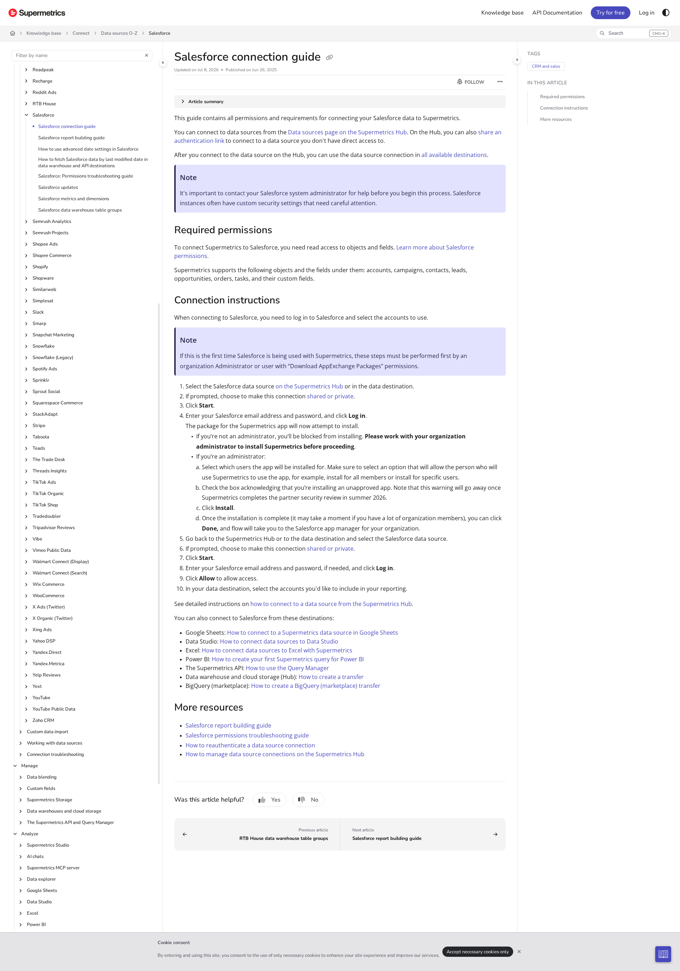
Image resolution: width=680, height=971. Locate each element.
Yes (275, 800)
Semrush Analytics (52, 221)
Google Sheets (42, 890)
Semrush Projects (50, 233)
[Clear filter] (146, 55)
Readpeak (43, 70)
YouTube (41, 698)
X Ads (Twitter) (49, 607)
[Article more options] (500, 82)
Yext (37, 686)
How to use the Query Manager (287, 668)
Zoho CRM (43, 720)
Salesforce (159, 33)
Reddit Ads (44, 92)
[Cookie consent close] (519, 952)
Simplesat (43, 301)
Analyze (29, 834)
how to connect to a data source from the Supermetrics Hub (331, 604)
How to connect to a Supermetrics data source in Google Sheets (312, 632)
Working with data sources (54, 743)
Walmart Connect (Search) (60, 573)
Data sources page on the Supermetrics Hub (347, 132)
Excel (32, 913)
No (314, 800)
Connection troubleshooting (55, 754)
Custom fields (41, 788)
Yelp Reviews (47, 675)
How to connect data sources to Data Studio (279, 641)
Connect (81, 33)
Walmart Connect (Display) (61, 562)
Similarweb (44, 289)
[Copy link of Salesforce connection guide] (329, 57)
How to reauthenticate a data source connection (250, 745)
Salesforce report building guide (71, 138)
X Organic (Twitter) (53, 618)
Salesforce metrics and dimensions (73, 199)
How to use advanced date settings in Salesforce (88, 149)
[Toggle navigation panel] (163, 62)
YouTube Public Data (54, 709)
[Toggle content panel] (517, 60)
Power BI (36, 924)
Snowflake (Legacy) (53, 357)
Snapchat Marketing (53, 335)
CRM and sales (546, 66)
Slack (38, 312)
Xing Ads (42, 630)
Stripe (39, 425)
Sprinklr (41, 380)
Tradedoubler (47, 516)
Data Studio (39, 902)
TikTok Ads (44, 482)
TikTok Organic (48, 493)
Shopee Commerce (52, 255)
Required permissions (562, 97)
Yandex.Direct (47, 652)
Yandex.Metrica (48, 664)
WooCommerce (48, 596)
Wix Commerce (48, 584)
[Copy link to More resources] (254, 708)
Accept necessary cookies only (478, 952)
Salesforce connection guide (67, 126)
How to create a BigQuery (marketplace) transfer (315, 686)
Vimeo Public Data (52, 550)
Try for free (610, 13)
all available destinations (454, 155)
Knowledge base (44, 33)
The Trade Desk (49, 459)
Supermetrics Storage (49, 800)
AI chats (35, 856)
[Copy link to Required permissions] (283, 230)
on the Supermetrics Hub (309, 386)
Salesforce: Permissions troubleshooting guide (85, 176)
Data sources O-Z (119, 33)
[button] (633, 33)
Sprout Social (46, 391)
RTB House (44, 104)
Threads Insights (50, 471)
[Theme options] (666, 12)
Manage (29, 766)
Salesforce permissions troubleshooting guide (247, 735)
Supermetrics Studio (48, 845)
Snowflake (44, 346)
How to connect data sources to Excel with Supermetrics (277, 650)
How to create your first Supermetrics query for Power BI (288, 659)
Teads (39, 448)
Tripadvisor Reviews (54, 527)
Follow (474, 82)
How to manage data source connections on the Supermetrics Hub (275, 754)
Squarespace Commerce (58, 403)
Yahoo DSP (44, 641)
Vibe (37, 539)
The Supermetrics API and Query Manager (70, 822)
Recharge (42, 81)
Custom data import (47, 732)
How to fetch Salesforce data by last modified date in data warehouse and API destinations (93, 162)
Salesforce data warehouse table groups (80, 210)
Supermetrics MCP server (53, 868)
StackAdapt (45, 414)
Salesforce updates (58, 187)
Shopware (43, 278)
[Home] (36, 13)
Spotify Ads (45, 369)
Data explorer (41, 879)
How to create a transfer (331, 677)
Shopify (40, 267)
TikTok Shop (45, 505)
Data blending (42, 777)
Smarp (39, 323)
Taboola (41, 437)
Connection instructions (564, 108)
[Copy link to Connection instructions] (291, 301)
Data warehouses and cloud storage (64, 811)
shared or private (330, 396)
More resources (556, 119)
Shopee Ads (45, 244)
